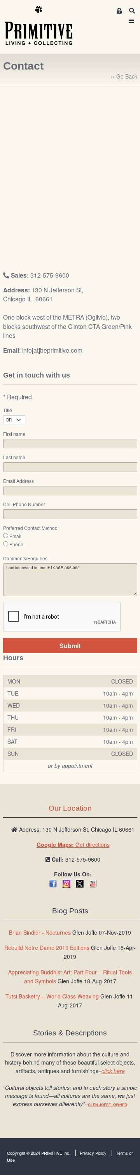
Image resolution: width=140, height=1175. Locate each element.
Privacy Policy (93, 1153)
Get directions (73, 844)
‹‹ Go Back (124, 76)
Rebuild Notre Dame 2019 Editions (46, 947)
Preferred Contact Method (30, 528)
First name (14, 434)
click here (113, 1071)
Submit (70, 645)
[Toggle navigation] (131, 20)
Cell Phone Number (24, 504)
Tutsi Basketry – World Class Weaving (52, 996)
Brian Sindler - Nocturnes (40, 932)
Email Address (18, 481)
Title (7, 410)
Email (15, 536)
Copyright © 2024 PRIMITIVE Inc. (38, 1153)
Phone (16, 544)
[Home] (44, 26)
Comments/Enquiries (25, 558)
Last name (14, 457)
